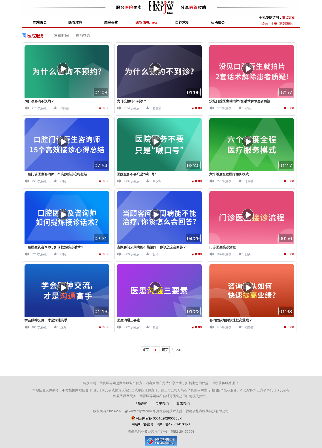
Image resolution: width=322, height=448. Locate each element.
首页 (145, 349)
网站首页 (40, 22)
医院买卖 (111, 22)
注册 (273, 23)
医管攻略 (75, 22)
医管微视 (146, 22)
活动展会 (218, 22)
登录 (264, 23)
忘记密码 (286, 23)
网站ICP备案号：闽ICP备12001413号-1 (161, 424)
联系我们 (183, 403)
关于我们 (162, 403)
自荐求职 (182, 22)
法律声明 (141, 403)
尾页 (165, 349)
